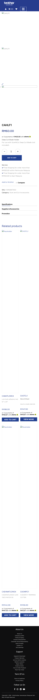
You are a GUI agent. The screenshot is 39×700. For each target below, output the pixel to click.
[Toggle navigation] (23, 9)
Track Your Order (19, 669)
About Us (19, 633)
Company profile (19, 635)
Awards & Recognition (19, 639)
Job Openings (19, 647)
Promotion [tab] (6, 213)
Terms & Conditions (19, 678)
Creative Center (19, 665)
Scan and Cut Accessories (19, 192)
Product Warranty (19, 658)
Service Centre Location (19, 660)
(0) (11, 9)
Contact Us (20, 645)
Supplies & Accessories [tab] (10, 209)
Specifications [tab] (7, 204)
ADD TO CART (11, 158)
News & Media (19, 643)
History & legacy (19, 637)
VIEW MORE (29, 419)
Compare (21, 182)
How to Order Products (19, 667)
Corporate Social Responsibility (19, 641)
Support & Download (19, 656)
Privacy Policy (19, 680)
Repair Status (19, 664)
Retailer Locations (19, 662)
